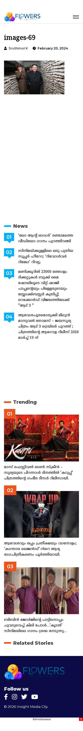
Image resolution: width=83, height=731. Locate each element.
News (20, 226)
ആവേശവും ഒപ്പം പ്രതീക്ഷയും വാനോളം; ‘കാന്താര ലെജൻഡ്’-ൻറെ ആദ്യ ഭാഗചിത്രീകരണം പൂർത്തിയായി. (40, 549)
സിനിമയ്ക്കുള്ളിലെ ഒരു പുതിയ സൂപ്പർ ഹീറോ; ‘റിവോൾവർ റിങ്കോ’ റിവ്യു (45, 257)
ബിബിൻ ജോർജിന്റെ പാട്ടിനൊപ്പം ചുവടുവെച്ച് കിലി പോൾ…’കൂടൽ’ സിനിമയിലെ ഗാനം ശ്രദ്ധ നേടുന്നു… (35, 625)
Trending (25, 402)
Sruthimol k (18, 48)
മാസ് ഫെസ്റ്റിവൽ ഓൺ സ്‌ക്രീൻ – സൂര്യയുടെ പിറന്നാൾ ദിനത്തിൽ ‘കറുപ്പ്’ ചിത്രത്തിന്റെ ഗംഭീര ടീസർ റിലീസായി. (38, 473)
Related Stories (33, 643)
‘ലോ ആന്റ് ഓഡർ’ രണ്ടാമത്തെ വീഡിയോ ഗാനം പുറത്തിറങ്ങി (45, 238)
